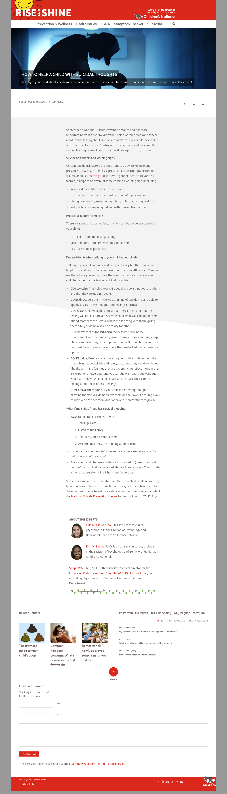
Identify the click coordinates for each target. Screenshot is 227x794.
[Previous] (23, 640)
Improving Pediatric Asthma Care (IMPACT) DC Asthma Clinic (108, 573)
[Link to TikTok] (176, 783)
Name (60, 703)
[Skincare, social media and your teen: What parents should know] (32, 633)
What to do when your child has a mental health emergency (145, 643)
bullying (94, 176)
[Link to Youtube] (163, 783)
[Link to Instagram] (167, 783)
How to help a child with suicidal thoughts (137, 654)
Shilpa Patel (77, 568)
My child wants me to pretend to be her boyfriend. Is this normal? (148, 631)
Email (59, 715)
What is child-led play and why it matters (93, 650)
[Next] (103, 640)
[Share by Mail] (203, 104)
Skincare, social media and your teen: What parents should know (30, 655)
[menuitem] (54, 24)
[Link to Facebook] (158, 783)
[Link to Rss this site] (172, 783)
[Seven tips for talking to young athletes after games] (63, 633)
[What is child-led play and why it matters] (95, 633)
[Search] (178, 24)
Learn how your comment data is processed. (97, 763)
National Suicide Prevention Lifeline (94, 496)
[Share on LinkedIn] (193, 104)
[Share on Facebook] (184, 104)
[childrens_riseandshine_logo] (41, 10)
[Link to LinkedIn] (181, 783)
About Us (28, 784)
